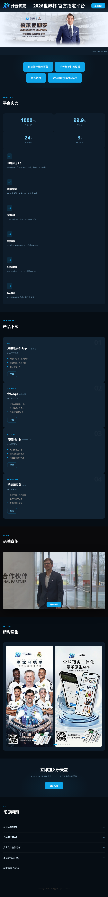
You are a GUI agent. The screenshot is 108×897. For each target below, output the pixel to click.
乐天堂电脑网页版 (38, 66)
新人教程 (36, 78)
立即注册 (98, 6)
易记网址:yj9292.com (65, 78)
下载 (12, 374)
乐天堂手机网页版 (70, 66)
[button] (38, 744)
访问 (12, 465)
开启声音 (54, 604)
